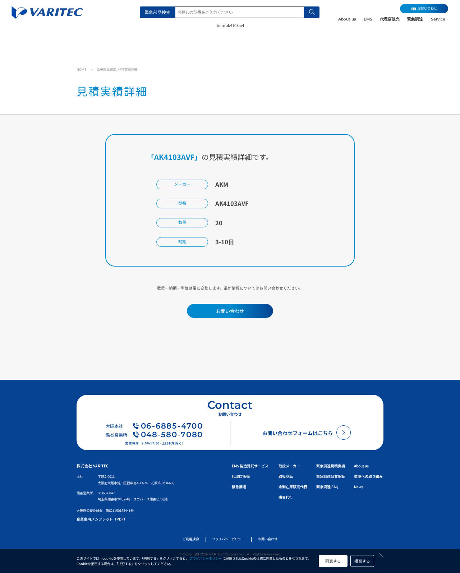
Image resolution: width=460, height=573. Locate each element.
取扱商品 (286, 476)
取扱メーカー (289, 465)
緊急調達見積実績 (330, 465)
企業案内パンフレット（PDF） (102, 519)
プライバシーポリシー (205, 558)
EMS (368, 19)
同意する (333, 561)
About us (347, 19)
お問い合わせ (267, 538)
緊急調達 (415, 19)
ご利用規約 (191, 538)
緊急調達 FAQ (327, 486)
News (358, 486)
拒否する (362, 561)
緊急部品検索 (157, 12)
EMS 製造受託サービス (250, 465)
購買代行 (286, 497)
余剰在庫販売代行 (293, 486)
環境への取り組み (368, 476)
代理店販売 (390, 19)
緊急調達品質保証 (330, 476)
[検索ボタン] (311, 12)
